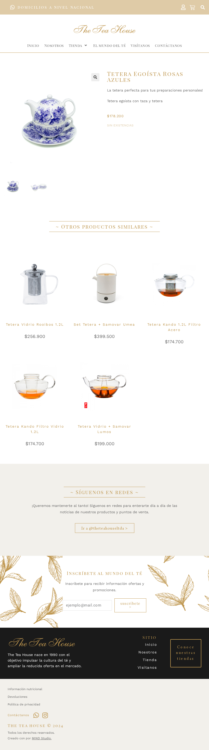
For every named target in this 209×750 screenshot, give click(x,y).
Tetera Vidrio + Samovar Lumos (104, 429)
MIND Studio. (41, 738)
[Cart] (192, 7)
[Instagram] (45, 715)
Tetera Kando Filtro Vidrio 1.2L (35, 429)
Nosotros (147, 652)
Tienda (150, 660)
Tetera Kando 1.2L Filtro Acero (174, 327)
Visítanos (147, 667)
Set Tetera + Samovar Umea (104, 324)
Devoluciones (17, 697)
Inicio (151, 644)
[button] (202, 7)
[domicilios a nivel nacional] (12, 7)
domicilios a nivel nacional (56, 7)
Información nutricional (25, 689)
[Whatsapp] (36, 715)
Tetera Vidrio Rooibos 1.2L (35, 324)
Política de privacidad (24, 704)
